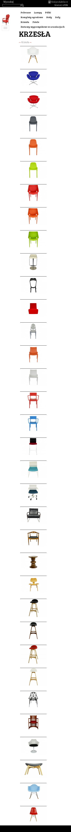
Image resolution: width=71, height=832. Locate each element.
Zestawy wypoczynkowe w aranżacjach (43, 26)
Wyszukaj (8, 1)
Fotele (36, 22)
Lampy (38, 12)
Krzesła (25, 42)
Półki (48, 12)
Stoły (49, 17)
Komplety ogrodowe (32, 17)
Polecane (26, 12)
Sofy (57, 17)
